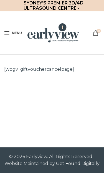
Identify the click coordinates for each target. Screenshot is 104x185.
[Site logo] (53, 32)
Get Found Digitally (78, 163)
